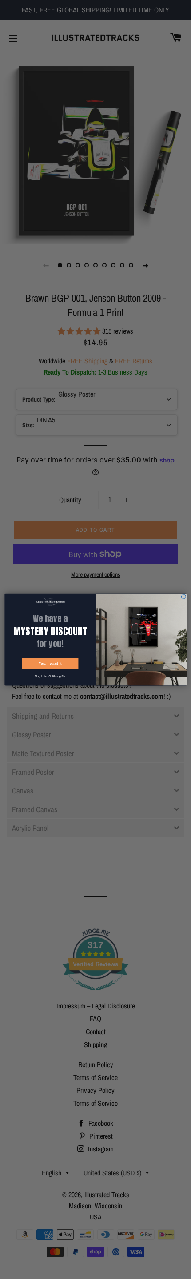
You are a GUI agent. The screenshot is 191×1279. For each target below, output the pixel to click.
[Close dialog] (183, 596)
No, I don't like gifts (50, 676)
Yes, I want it (50, 663)
